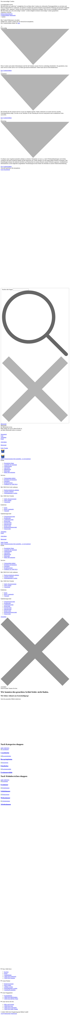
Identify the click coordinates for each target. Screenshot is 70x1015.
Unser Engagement (7, 993)
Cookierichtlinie (5, 15)
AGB (2, 1013)
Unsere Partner (6, 981)
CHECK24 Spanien (9, 978)
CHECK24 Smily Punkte (11, 1009)
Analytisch (3, 73)
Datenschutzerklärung (6, 14)
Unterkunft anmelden (10, 990)
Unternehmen (7, 975)
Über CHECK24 (6, 969)
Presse (6, 973)
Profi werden (7, 985)
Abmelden (3, 531)
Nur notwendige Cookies (7, 1)
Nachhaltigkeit (8, 995)
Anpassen (3, 12)
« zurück (3, 17)
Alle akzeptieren (15, 168)
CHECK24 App (8, 1006)
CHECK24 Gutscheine (10, 1007)
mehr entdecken (5, 748)
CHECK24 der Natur (11, 998)
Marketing (3, 121)
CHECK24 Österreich (10, 976)
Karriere (6, 972)
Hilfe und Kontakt (9, 1004)
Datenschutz (7, 1013)
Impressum (13, 15)
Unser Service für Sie (8, 1001)
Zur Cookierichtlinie (6, 70)
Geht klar (8, 12)
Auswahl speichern (6, 168)
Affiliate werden (8, 987)
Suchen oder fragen (7, 289)
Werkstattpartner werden (10, 988)
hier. (19, 23)
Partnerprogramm (8, 984)
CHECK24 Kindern (10, 997)
